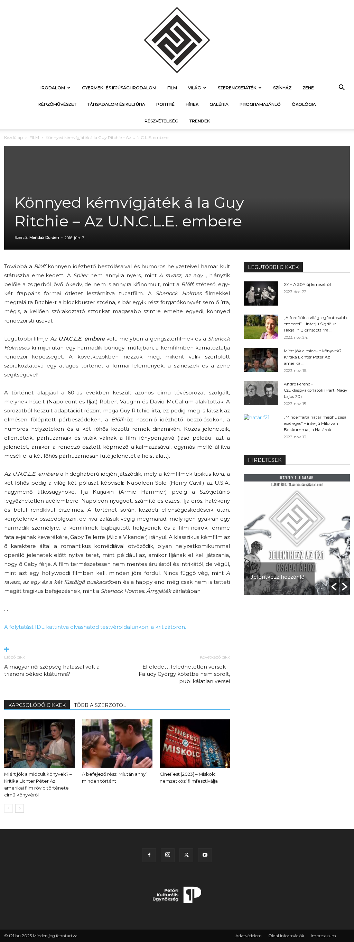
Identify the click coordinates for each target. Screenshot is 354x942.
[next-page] (19, 808)
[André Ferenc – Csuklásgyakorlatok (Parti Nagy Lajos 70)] (261, 393)
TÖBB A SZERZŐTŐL (100, 705)
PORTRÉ (165, 104)
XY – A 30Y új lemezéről (307, 284)
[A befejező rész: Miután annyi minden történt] (117, 743)
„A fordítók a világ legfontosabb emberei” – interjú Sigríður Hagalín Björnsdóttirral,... (315, 324)
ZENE (308, 87)
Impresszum (323, 935)
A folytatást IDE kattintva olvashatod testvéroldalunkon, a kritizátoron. (95, 627)
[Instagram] (168, 855)
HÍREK (192, 104)
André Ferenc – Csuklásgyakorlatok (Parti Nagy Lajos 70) (315, 390)
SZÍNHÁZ (282, 87)
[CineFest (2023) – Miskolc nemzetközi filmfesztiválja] (195, 743)
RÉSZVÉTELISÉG (161, 120)
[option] (297, 534)
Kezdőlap (13, 137)
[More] (117, 649)
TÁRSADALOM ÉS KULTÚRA (116, 104)
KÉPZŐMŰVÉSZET (57, 104)
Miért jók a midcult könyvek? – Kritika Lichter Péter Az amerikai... (314, 357)
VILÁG (194, 87)
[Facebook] (149, 855)
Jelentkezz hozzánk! (277, 576)
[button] (341, 88)
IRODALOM (52, 87)
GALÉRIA (219, 104)
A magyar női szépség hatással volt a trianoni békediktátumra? (52, 670)
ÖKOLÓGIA (304, 104)
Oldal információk (286, 935)
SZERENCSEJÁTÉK (237, 87)
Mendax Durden (44, 237)
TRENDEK (199, 120)
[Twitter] (186, 855)
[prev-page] (8, 808)
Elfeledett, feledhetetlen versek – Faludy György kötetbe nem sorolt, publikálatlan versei (184, 673)
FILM (172, 87)
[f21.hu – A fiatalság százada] (177, 40)
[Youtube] (205, 855)
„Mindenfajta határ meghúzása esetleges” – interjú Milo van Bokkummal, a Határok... (315, 423)
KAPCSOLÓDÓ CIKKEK (37, 705)
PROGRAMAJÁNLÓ (260, 104)
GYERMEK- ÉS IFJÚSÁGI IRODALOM (119, 87)
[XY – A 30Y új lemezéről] (261, 293)
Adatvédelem (248, 935)
